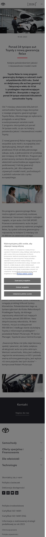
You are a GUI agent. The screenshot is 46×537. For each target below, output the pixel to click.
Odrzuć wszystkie (22, 287)
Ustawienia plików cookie (22, 294)
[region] (22, 268)
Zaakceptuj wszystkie (22, 281)
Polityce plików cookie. (24, 274)
